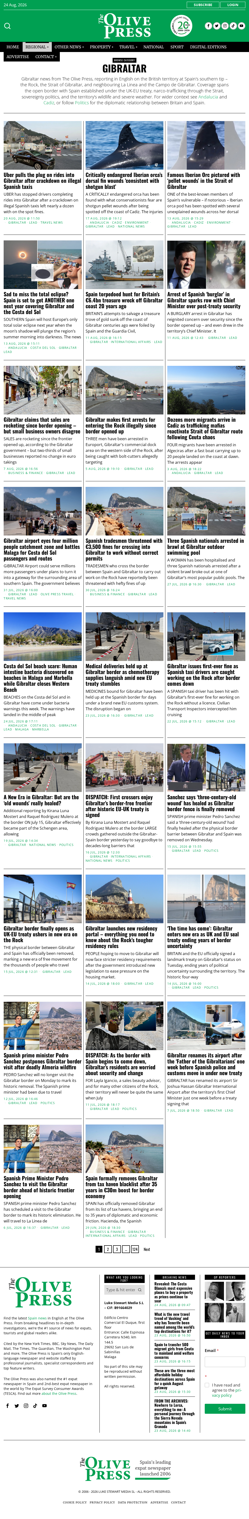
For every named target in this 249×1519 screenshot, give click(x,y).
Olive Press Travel (57, 594)
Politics (82, 102)
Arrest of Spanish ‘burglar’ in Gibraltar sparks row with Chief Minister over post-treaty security (203, 300)
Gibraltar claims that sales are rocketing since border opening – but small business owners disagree (42, 425)
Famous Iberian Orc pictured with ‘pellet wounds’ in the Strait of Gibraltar (203, 180)
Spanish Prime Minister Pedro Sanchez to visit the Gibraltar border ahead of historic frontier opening (39, 1187)
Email (212, 1350)
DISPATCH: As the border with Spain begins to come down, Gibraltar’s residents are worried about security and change (120, 1064)
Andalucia (208, 97)
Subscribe (203, 4)
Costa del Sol (43, 348)
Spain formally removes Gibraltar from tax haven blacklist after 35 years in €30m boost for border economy (122, 1187)
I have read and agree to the (227, 1390)
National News (131, 226)
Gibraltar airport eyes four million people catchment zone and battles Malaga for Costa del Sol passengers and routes (42, 549)
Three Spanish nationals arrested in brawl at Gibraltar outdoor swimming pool (205, 546)
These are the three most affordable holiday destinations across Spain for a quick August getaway (174, 1379)
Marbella (40, 729)
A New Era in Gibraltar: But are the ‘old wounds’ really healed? (41, 800)
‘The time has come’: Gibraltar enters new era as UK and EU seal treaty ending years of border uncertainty (203, 937)
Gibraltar (17, 223)
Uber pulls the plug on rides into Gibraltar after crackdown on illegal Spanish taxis (42, 180)
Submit (225, 1409)
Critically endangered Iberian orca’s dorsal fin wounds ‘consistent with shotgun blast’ (124, 180)
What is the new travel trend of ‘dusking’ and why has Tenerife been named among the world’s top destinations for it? (174, 1323)
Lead (33, 223)
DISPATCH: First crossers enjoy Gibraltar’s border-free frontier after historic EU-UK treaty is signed (119, 805)
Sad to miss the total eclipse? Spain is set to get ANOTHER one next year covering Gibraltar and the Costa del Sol (39, 303)
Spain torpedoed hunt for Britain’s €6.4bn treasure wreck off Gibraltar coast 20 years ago (124, 300)
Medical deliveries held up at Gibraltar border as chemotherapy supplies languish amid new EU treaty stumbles (122, 674)
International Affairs (131, 342)
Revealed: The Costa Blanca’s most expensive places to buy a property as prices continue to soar (173, 1292)
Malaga (22, 729)
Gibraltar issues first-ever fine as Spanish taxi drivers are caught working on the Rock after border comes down (203, 674)
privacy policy (227, 1392)
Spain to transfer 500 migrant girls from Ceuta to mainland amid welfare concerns (174, 1351)
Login (232, 4)
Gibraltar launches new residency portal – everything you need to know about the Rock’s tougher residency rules (121, 937)
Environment (137, 223)
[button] (140, 1290)
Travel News (52, 223)
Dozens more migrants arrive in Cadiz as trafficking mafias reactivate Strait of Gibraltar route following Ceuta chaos (205, 428)
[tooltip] (208, 26)
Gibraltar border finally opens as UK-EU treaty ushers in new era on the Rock (40, 934)
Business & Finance (25, 473)
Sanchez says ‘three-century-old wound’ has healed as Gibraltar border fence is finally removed (201, 803)
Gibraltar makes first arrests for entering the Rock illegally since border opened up (121, 425)
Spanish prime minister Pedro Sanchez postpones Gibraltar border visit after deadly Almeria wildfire (42, 1061)
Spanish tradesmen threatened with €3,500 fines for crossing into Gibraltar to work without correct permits (124, 549)
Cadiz (49, 102)
